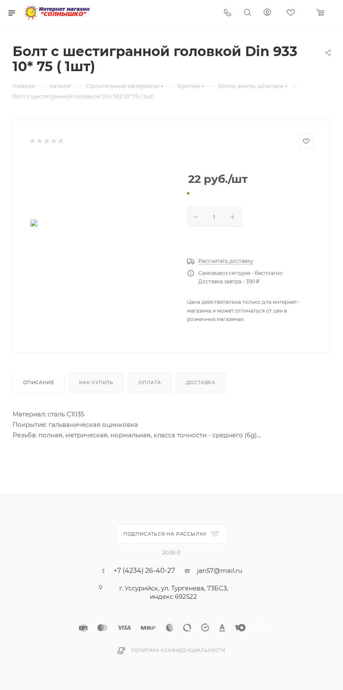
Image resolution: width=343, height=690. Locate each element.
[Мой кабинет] (267, 13)
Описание (38, 382)
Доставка (200, 382)
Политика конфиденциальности (178, 650)
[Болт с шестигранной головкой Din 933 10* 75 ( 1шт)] (102, 230)
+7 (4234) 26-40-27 (144, 570)
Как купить (96, 382)
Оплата (149, 382)
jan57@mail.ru (219, 571)
